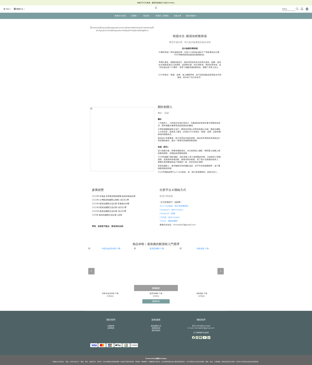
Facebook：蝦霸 (167, 213)
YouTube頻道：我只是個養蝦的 (174, 206)
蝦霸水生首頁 (120, 16)
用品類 (146, 16)
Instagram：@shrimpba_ (172, 210)
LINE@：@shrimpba (170, 217)
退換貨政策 (156, 328)
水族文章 (177, 16)
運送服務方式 (156, 326)
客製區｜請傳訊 (162, 16)
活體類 (134, 16)
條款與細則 (191, 16)
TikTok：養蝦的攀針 (169, 221)
